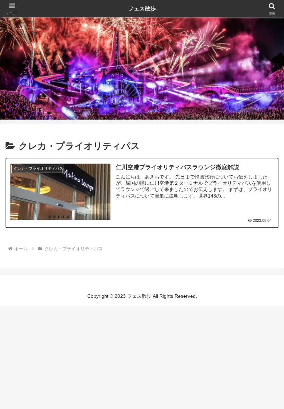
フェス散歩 (142, 8)
